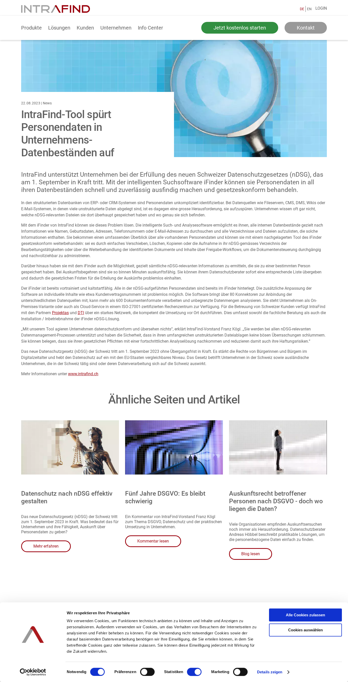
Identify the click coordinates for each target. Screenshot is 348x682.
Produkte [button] (31, 28)
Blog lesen (250, 553)
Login (321, 8)
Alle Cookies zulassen (305, 615)
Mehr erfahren (46, 546)
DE (302, 9)
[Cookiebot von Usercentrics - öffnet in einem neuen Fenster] (33, 672)
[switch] (147, 672)
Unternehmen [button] (115, 28)
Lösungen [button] (59, 28)
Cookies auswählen (305, 630)
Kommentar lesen (153, 541)
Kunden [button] (85, 28)
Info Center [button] (150, 28)
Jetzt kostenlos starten (239, 28)
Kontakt (306, 28)
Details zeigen (269, 672)
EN (309, 9)
